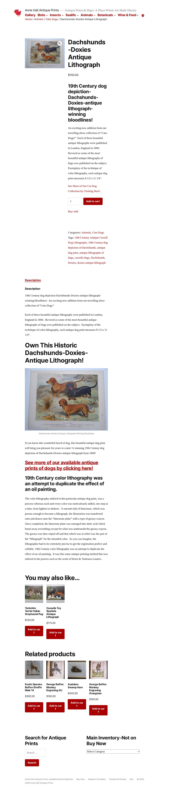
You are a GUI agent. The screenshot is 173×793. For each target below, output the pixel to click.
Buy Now (80, 779)
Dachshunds (98, 257)
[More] (142, 15)
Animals (87, 15)
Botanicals (105, 15)
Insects (55, 15)
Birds (41, 15)
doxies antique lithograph (91, 263)
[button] (59, 43)
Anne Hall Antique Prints (42, 10)
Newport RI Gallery (97, 779)
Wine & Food (127, 15)
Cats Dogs (52, 19)
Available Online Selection (61, 779)
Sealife (71, 15)
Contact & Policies (117, 779)
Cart (131, 779)
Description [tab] (33, 280)
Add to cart (93, 201)
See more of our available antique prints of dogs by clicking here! (61, 465)
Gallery (30, 15)
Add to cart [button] (34, 631)
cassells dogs (82, 257)
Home (28, 19)
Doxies (72, 263)
